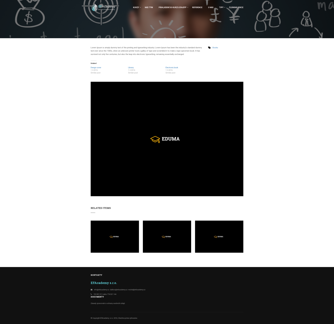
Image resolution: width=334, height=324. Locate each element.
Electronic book (172, 67)
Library (131, 67)
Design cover (96, 67)
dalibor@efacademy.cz (118, 290)
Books (215, 47)
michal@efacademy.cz (136, 290)
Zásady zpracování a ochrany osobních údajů (108, 303)
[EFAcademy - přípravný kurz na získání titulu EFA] (104, 8)
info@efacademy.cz (101, 290)
